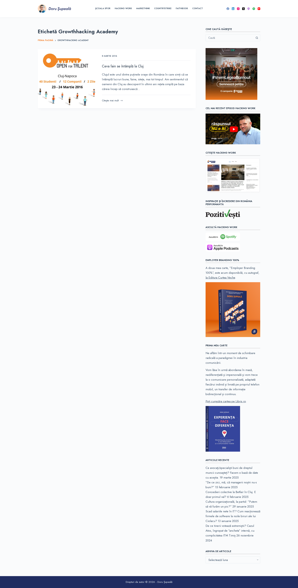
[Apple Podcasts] (248, 8)
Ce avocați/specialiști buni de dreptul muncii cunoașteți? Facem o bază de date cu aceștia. (232, 473)
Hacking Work (123, 8)
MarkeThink (143, 8)
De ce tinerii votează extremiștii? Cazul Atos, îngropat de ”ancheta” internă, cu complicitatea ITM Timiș (230, 530)
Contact (197, 8)
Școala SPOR (102, 8)
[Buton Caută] (257, 37)
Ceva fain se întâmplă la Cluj (123, 66)
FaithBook (182, 8)
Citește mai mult (110, 101)
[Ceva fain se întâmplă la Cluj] (67, 78)
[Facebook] (228, 8)
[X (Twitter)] (243, 8)
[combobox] (230, 37)
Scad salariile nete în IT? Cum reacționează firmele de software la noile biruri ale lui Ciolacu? (233, 516)
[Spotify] (253, 8)
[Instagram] (238, 8)
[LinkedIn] (233, 8)
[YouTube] (259, 8)
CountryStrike (162, 8)
